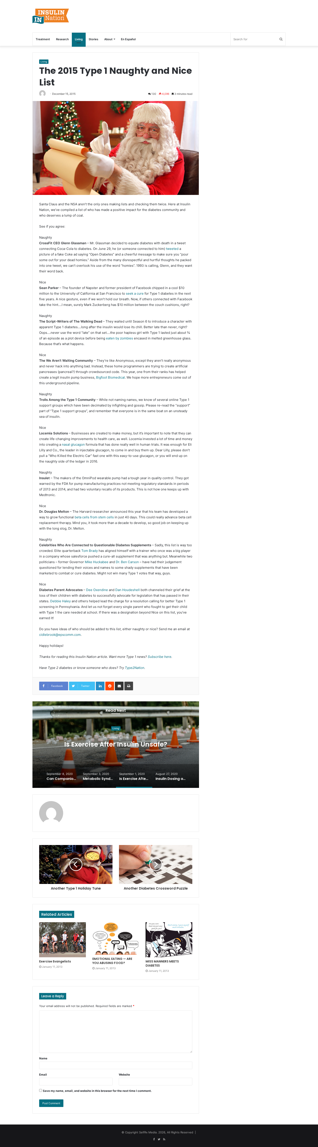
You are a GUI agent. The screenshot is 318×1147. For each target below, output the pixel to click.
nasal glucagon (73, 444)
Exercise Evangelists (55, 961)
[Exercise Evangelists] (62, 939)
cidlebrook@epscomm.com (60, 635)
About (108, 39)
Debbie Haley (60, 601)
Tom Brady (89, 551)
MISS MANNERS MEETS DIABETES (162, 963)
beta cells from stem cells (94, 517)
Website (124, 1074)
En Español (128, 39)
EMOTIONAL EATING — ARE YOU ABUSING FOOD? (112, 961)
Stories (93, 39)
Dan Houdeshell (127, 590)
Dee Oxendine (97, 590)
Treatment (43, 39)
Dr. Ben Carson (127, 562)
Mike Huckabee (96, 562)
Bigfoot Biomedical (110, 377)
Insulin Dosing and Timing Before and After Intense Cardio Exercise (116, 744)
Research (62, 39)
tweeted (172, 249)
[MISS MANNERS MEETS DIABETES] (169, 939)
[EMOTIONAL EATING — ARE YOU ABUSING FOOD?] (115, 938)
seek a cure (135, 293)
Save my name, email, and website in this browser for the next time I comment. (97, 1090)
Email (43, 1074)
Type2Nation (134, 668)
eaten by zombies (119, 338)
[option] (115, 744)
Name (43, 1058)
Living (79, 39)
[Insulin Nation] (50, 16)
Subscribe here (159, 657)
